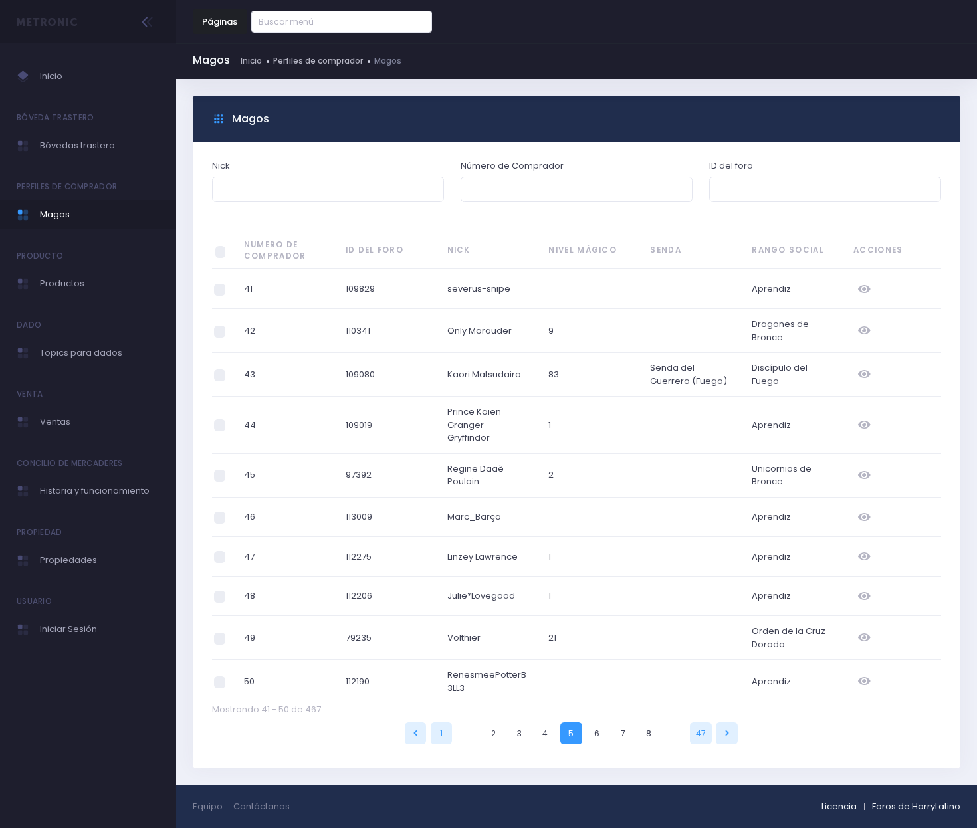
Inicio (251, 60)
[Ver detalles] (864, 289)
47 (701, 733)
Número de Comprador (512, 165)
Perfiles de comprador (318, 60)
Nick (221, 165)
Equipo (208, 806)
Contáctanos (261, 806)
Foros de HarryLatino (916, 806)
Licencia (839, 806)
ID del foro (731, 165)
